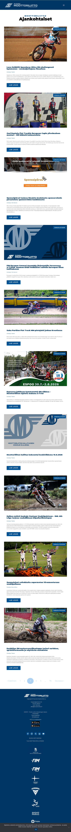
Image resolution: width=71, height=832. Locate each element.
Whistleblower (35, 717)
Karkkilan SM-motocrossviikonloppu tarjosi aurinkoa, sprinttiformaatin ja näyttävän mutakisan (33, 649)
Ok (36, 829)
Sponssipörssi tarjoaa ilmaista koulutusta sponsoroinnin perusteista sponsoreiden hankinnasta (34, 199)
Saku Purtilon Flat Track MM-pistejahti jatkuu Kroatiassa (34, 330)
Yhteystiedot (35, 713)
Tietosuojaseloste (35, 715)
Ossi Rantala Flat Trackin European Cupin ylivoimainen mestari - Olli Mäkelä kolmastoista (33, 134)
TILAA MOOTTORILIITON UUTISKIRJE (35, 741)
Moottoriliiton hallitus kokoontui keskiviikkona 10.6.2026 (34, 455)
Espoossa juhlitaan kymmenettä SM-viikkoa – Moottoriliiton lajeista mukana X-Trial (29, 392)
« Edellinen (11, 681)
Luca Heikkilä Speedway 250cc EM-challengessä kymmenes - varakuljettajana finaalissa (30, 68)
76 (50, 681)
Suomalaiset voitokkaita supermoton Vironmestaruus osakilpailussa (33, 583)
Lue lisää (13, 85)
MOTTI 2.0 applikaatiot (35, 719)
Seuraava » (59, 681)
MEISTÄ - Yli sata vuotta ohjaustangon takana (35, 712)
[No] (69, 827)
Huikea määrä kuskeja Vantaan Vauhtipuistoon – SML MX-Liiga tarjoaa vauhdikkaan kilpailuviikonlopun (35, 517)
